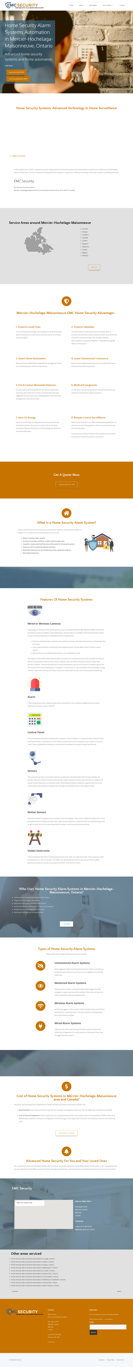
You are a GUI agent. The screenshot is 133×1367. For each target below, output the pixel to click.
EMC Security (22, 1188)
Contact (122, 5)
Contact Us (51, 1342)
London (85, 241)
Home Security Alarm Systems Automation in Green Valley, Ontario (34, 1277)
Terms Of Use (120, 1360)
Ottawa (85, 232)
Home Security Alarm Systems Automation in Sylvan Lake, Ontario (34, 1274)
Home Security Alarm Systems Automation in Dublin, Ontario (32, 1262)
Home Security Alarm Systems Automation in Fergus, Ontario (32, 1265)
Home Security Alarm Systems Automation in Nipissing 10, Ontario (34, 1268)
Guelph (84, 250)
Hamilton (85, 235)
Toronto (85, 229)
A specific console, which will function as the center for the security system (49, 544)
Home (72, 5)
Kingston (85, 244)
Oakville (85, 238)
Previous (15, 1291)
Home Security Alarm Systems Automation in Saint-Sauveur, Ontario (35, 1286)
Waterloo (85, 247)
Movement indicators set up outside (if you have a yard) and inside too (47, 550)
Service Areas (107, 5)
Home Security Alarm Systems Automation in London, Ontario (33, 1271)
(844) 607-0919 (88, 1229)
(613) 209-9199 (86, 1227)
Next (119, 1291)
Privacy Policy (111, 1360)
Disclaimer (102, 1360)
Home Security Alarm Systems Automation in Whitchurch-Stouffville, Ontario (38, 1280)
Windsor (85, 256)
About (81, 5)
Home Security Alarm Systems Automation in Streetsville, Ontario (34, 1283)
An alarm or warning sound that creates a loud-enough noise (43, 541)
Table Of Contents (18, 156)
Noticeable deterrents (31, 553)
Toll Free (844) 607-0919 (18, 79)
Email (92, 1322)
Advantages (93, 5)
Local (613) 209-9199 (16, 72)
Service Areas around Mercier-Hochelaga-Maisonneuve (50, 223)
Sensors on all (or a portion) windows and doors (39, 547)
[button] (66, 156)
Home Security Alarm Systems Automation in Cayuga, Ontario (33, 1259)
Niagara (85, 253)
